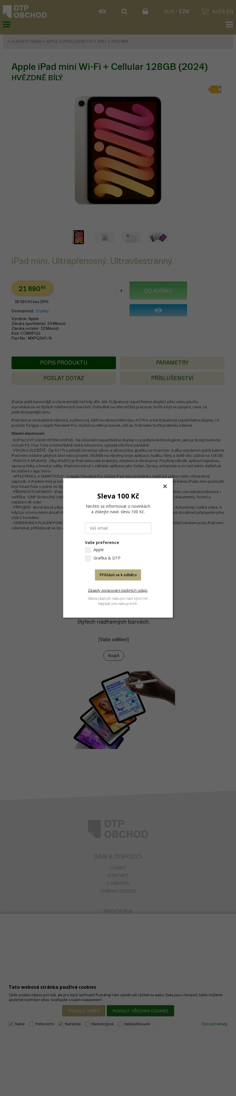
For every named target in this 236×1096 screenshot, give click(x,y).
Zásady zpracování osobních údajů (117, 590)
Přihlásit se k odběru (118, 575)
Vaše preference (102, 542)
